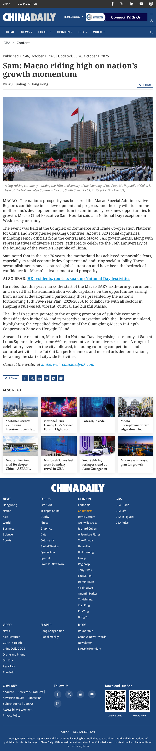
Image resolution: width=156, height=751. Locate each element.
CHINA (6, 4)
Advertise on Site (13, 698)
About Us (8, 692)
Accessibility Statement (17, 710)
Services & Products (30, 692)
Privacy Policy (11, 715)
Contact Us (34, 698)
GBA (7, 43)
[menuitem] (72, 17)
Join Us (28, 704)
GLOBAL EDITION (27, 4)
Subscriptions (12, 704)
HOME (10, 32)
